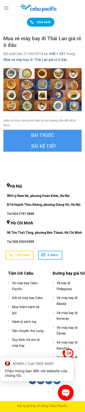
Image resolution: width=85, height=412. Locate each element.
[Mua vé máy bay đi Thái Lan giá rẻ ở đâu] (42, 89)
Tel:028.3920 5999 (20, 242)
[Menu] (6, 7)
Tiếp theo (42, 146)
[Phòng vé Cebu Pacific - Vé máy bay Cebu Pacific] (42, 8)
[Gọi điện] (68, 355)
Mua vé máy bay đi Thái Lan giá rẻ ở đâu (35, 60)
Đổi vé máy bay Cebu (27, 298)
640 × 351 (57, 54)
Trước (42, 135)
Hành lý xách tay (24, 322)
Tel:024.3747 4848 (20, 214)
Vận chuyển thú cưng (28, 331)
